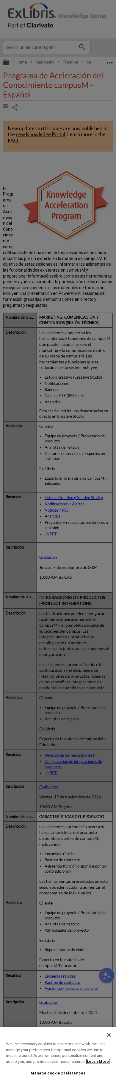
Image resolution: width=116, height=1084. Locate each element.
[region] (58, 1055)
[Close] (108, 1035)
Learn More (98, 1061)
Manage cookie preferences (58, 1073)
